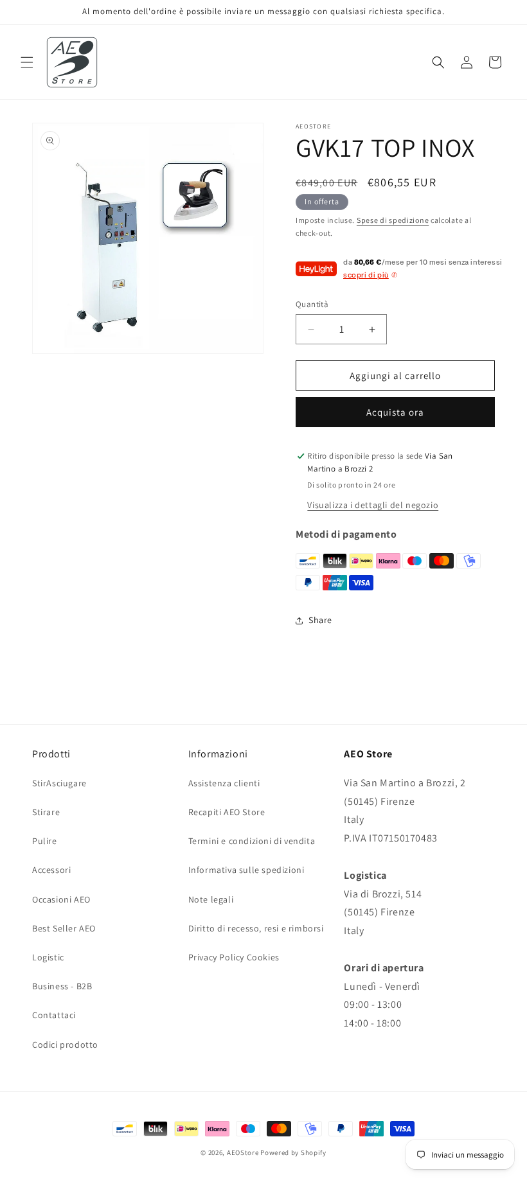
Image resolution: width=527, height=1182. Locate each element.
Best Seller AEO (64, 928)
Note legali (211, 899)
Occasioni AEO (61, 899)
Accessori (51, 870)
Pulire (44, 841)
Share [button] (320, 620)
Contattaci (54, 1015)
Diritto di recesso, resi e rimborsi (256, 928)
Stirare (46, 812)
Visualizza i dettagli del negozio (372, 505)
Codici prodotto (65, 1044)
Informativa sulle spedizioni (246, 870)
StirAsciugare (59, 783)
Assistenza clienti (224, 783)
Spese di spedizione (393, 220)
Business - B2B (62, 986)
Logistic (48, 957)
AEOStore (243, 1152)
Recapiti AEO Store (226, 812)
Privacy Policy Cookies (234, 957)
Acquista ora (395, 412)
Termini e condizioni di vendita (252, 841)
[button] (27, 62)
